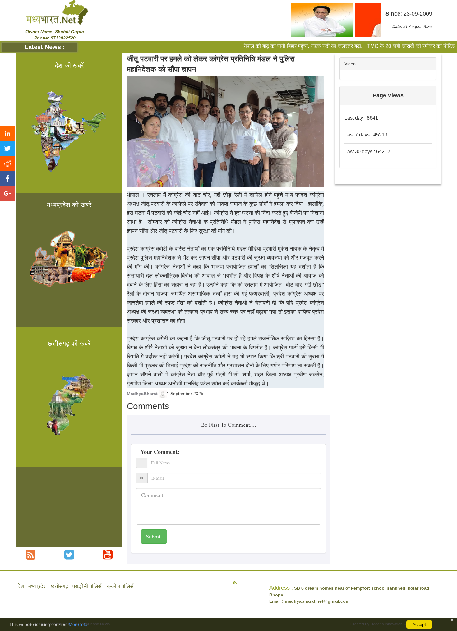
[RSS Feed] (30, 554)
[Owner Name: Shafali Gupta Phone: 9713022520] (57, 12)
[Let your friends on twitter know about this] (7, 148)
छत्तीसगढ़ (59, 586)
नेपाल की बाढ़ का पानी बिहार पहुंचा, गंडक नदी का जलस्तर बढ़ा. (286, 46)
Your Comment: (160, 452)
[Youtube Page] (108, 554)
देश (21, 586)
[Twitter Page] (69, 554)
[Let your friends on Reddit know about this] (7, 163)
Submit (154, 536)
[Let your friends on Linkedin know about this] (7, 133)
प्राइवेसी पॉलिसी (87, 586)
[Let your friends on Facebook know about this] (7, 178)
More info (78, 624)
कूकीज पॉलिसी (121, 586)
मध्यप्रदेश (37, 586)
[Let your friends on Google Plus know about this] (7, 193)
